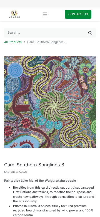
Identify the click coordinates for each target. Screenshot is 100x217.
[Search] (90, 33)
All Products (13, 42)
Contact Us (78, 14)
